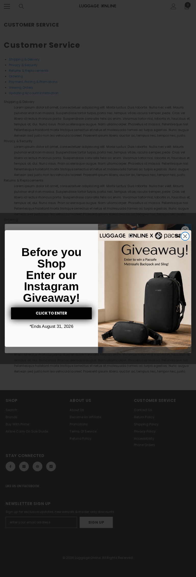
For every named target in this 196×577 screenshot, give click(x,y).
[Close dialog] (185, 236)
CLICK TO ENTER (51, 313)
